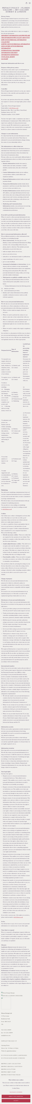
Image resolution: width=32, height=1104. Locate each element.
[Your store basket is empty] (26, 3)
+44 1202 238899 (8, 1032)
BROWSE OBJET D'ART (8, 1072)
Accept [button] (16, 1100)
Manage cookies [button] (16, 1092)
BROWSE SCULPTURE (8, 1069)
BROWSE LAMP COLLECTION (11, 1063)
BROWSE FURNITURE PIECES (10, 1074)
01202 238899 (7, 1030)
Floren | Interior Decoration (10, 3)
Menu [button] (29, 3)
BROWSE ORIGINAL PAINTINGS (11, 1066)
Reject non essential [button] (16, 1096)
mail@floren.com (5, 1035)
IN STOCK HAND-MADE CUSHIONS (13, 1058)
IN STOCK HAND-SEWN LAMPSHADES (14, 1055)
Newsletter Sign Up (9, 1041)
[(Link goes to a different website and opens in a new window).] (16, 1003)
